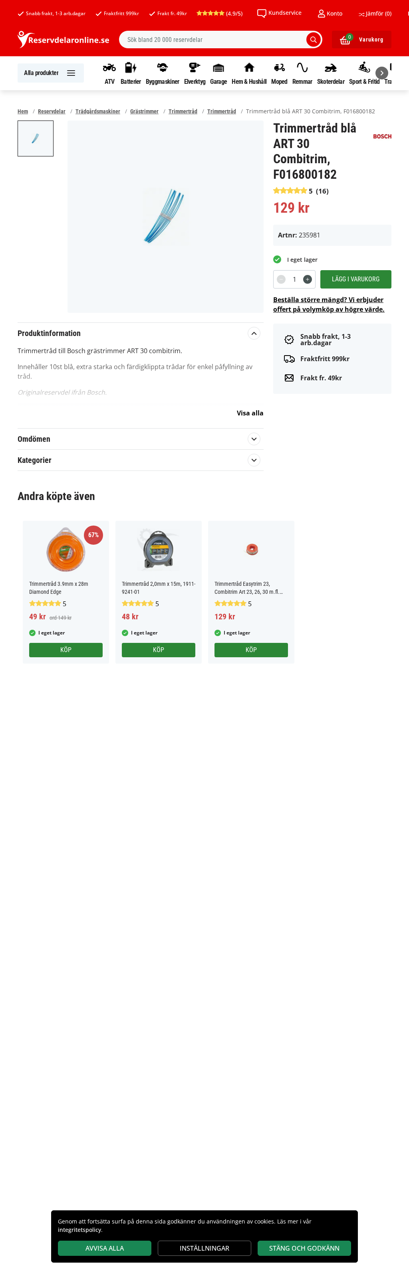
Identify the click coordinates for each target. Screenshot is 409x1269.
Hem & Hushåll (249, 81)
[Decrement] (281, 279)
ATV (110, 81)
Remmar (302, 81)
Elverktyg (195, 81)
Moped (279, 81)
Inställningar (204, 1248)
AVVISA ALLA (104, 1248)
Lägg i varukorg (355, 279)
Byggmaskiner (162, 81)
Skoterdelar (330, 81)
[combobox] (220, 39)
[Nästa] (381, 73)
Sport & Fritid (364, 81)
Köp (65, 650)
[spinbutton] (294, 279)
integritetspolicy (79, 1229)
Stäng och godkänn (304, 1248)
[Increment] (307, 279)
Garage (218, 81)
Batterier (131, 81)
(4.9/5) (233, 13)
